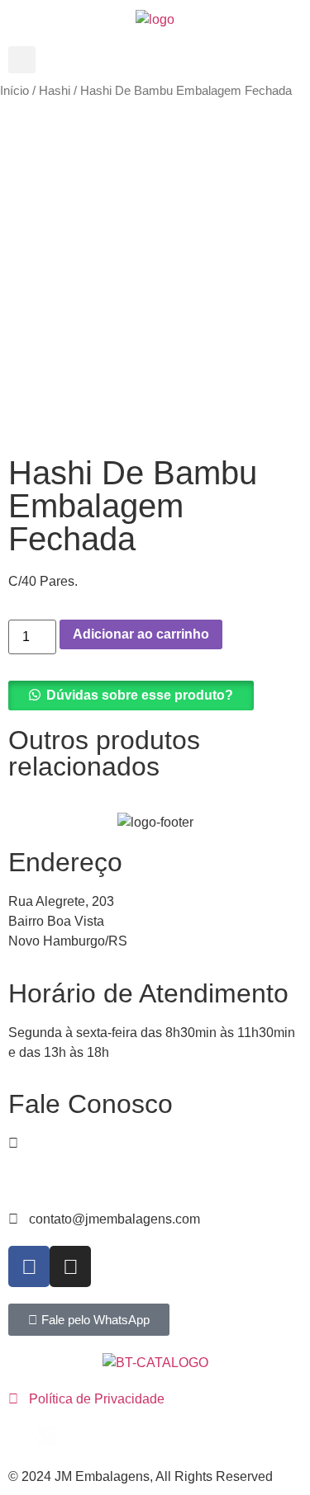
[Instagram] (70, 1266)
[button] (22, 59)
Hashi (54, 90)
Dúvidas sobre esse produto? (139, 695)
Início (14, 90)
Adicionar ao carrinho (141, 634)
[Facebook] (29, 1266)
